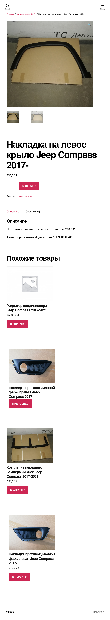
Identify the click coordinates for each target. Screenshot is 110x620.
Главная (10, 14)
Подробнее (20, 403)
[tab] (13, 211)
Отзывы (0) (33, 211)
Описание (13, 211)
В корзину (29, 186)
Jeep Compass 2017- (26, 14)
